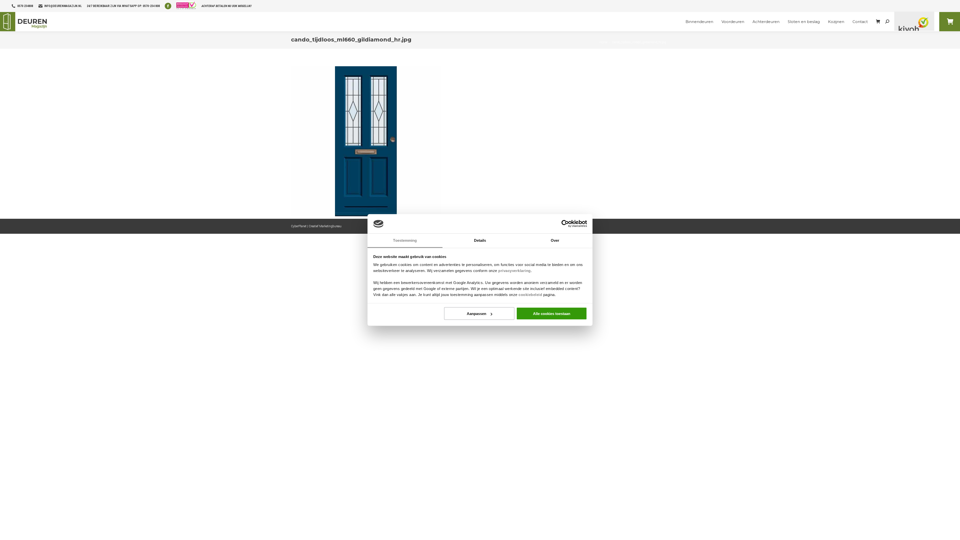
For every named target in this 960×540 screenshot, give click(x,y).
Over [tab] (555, 240)
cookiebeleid (530, 294)
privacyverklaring (514, 270)
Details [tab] (480, 240)
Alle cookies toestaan (551, 314)
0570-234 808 (151, 6)
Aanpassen (476, 314)
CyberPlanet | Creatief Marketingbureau (316, 226)
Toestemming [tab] (405, 240)
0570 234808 (25, 6)
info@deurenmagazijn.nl (63, 6)
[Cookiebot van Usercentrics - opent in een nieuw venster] (565, 224)
